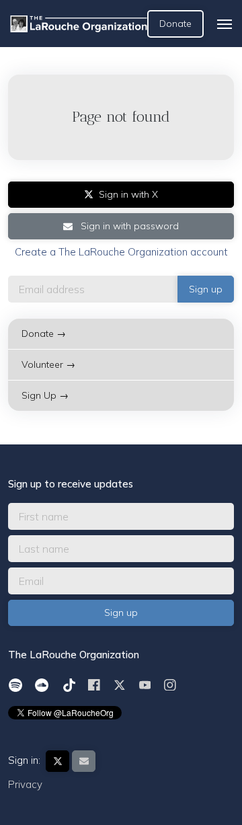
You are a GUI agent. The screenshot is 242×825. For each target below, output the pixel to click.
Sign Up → (45, 395)
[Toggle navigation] (224, 24)
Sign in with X (128, 194)
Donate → (44, 333)
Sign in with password (128, 226)
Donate (175, 23)
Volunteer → (48, 364)
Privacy (25, 784)
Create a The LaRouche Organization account (121, 251)
